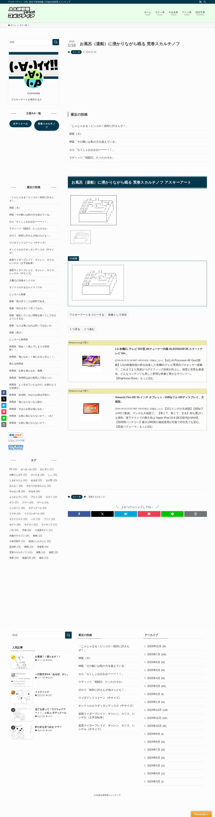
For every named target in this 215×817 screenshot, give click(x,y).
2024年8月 (156, 741)
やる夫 (34, 491)
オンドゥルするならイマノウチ (25, 287)
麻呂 (43, 558)
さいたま (37, 475)
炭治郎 (14, 547)
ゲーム (42, 502)
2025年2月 (155, 694)
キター (51, 497)
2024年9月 (155, 733)
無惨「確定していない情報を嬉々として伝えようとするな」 (32, 317)
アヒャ (36, 497)
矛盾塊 (42, 547)
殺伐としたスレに (40, 541)
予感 (26, 530)
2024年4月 (156, 773)
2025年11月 (156, 646)
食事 (13, 558)
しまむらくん (18, 480)
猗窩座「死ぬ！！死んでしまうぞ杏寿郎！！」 (29, 348)
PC (13, 469)
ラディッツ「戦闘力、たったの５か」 (92, 157)
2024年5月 (156, 765)
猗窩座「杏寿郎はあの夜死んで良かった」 (31, 377)
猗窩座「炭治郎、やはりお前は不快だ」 (30, 394)
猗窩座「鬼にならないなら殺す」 (27, 402)
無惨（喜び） (16, 332)
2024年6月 (156, 757)
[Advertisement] (137, 82)
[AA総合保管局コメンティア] (21, 13)
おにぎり (46, 469)
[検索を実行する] (55, 42)
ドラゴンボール (34, 513)
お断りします (18, 475)
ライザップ (49, 524)
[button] (79, 514)
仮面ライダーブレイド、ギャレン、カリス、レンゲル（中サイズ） (32, 272)
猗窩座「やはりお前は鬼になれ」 (27, 409)
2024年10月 (156, 725)
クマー (27, 502)
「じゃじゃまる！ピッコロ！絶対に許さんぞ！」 (98, 126)
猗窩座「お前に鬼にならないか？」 (28, 423)
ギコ (13, 502)
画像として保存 (117, 314)
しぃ (52, 475)
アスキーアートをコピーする (86, 314)
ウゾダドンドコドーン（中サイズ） (28, 242)
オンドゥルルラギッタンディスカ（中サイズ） (31, 251)
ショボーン (17, 508)
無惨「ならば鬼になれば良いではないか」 (31, 325)
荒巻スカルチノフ (97, 497)
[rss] (200, 2)
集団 (53, 552)
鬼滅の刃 (28, 558)
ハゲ (35, 519)
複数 (40, 552)
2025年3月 (156, 686)
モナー (14, 524)
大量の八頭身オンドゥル (22, 280)
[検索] (205, 2)
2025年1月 (156, 702)
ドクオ (14, 513)
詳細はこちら (156, 360)
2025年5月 (156, 670)
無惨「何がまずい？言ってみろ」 (27, 308)
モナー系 (76, 52)
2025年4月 (156, 678)
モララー (31, 524)
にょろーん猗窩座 (18, 339)
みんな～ (16, 486)
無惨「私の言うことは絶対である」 (28, 301)
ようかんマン (18, 497)
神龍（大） (76, 133)
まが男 (51, 480)
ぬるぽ (36, 480)
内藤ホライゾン (19, 535)
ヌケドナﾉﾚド (18, 519)
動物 (37, 535)
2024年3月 (155, 781)
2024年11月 (157, 717)
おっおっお (28, 469)
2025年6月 (156, 662)
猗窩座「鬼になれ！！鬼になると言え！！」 (32, 356)
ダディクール (37, 508)
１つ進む (89, 329)
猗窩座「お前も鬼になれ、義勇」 (27, 370)
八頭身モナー (44, 530)
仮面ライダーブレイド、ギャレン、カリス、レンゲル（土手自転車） (32, 261)
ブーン (49, 519)
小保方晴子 (17, 541)
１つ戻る (74, 329)
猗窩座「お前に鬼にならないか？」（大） (31, 415)
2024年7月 (156, 749)
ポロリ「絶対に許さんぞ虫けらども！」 (30, 235)
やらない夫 (17, 491)
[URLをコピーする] (195, 514)
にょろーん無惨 (17, 294)
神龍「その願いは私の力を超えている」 (93, 141)
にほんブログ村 (16, 440)
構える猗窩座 (16, 363)
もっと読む (147, 378)
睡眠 (28, 547)
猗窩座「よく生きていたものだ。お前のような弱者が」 (32, 386)
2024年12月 (157, 709)
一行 (13, 530)
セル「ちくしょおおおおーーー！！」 (92, 149)
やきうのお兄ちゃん (39, 486)
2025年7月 (156, 654)
